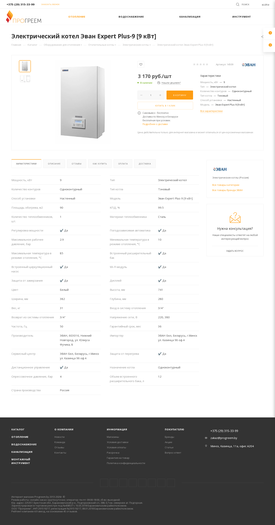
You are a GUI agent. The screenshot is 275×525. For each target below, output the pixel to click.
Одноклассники (152, 483)
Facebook (114, 483)
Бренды (169, 437)
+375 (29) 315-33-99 (20, 4)
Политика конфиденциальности (126, 463)
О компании (64, 429)
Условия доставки (117, 442)
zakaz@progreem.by (223, 438)
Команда (59, 442)
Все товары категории (225, 185)
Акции (168, 442)
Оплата (123, 163)
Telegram (133, 483)
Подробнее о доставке (155, 124)
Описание (54, 163)
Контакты (60, 452)
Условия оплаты (116, 447)
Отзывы (77, 163)
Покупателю (174, 429)
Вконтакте (104, 483)
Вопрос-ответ (173, 452)
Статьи (169, 447)
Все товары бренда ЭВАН (227, 190)
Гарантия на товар (118, 458)
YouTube (142, 483)
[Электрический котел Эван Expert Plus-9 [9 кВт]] (83, 102)
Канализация (22, 452)
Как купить (100, 163)
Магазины (113, 437)
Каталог (18, 429)
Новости (59, 437)
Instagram (123, 483)
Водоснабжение (23, 444)
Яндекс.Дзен (171, 483)
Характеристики (26, 163)
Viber (161, 483)
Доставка (145, 163)
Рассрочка (113, 452)
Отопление (19, 437)
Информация (117, 429)
